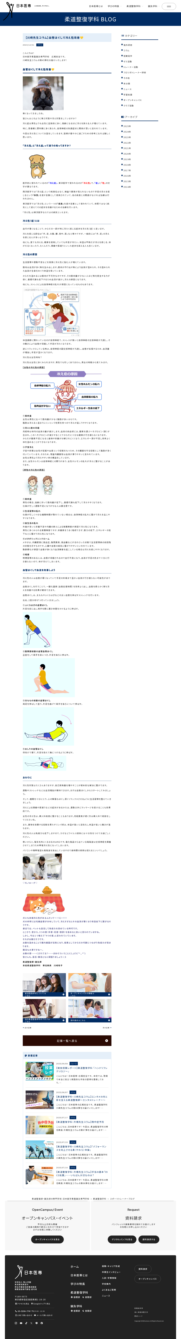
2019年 (127, 159)
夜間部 (88, 1297)
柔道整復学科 (99, 1198)
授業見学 (127, 55)
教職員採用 (138, 1308)
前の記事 (28, 1028)
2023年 (127, 137)
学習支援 (127, 94)
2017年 (127, 170)
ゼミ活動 (127, 61)
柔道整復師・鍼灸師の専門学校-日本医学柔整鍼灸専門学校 (60, 1198)
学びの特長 (78, 1284)
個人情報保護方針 (141, 1312)
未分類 (126, 83)
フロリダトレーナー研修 (134, 72)
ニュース (127, 89)
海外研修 (127, 44)
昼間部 (77, 1297)
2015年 (127, 181)
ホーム (75, 1266)
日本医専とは (96, 6)
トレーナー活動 (130, 67)
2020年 (127, 153)
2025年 (127, 126)
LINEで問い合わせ (24, 1315)
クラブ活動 (128, 105)
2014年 (127, 186)
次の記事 (106, 1028)
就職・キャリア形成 (111, 1266)
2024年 (127, 131)
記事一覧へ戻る (67, 1041)
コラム (39, 44)
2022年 (127, 142)
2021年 (127, 148)
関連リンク (138, 1316)
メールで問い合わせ (45, 1315)
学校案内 (106, 1283)
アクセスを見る (23, 1303)
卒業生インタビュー (111, 1272)
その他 (126, 77)
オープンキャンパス (132, 100)
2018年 (127, 164)
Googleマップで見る (41, 1303)
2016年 (127, 175)
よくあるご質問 (109, 1289)
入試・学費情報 (109, 1277)
